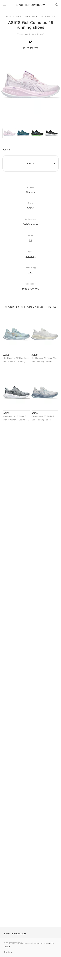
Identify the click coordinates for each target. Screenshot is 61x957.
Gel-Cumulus (31, 17)
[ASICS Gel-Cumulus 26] (9, 133)
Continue (8, 952)
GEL (30, 272)
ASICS (18, 17)
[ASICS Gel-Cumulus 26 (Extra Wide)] (23, 133)
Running (30, 256)
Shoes (9, 17)
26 (30, 240)
